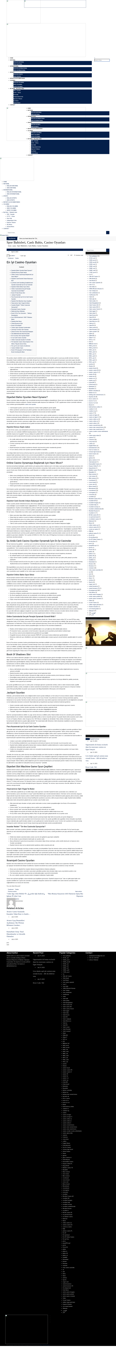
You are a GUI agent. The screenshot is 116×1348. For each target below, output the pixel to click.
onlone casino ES (94, 527)
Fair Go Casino (93, 449)
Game (90, 456)
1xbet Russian (93, 329)
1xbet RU (91, 325)
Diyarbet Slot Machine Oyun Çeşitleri (21, 301)
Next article (78, 891)
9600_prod (92, 346)
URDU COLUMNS (17, 84)
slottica (91, 580)
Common (96, 739)
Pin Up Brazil (92, 537)
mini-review (92, 476)
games (91, 458)
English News (92, 445)
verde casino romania (95, 598)
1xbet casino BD (93, 307)
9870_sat (91, 358)
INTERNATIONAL (14, 66)
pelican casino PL (94, 533)
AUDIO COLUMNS (18, 86)
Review (91, 564)
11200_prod (92, 272)
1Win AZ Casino (93, 276)
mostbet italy (92, 505)
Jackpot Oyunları (16, 295)
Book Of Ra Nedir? (16, 325)
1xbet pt (91, 323)
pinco (90, 543)
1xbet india (92, 313)
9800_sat (91, 354)
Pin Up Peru (92, 541)
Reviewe (91, 566)
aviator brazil (92, 368)
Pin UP (91, 535)
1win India (92, 286)
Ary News (16, 100)
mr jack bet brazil (94, 517)
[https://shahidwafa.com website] (16, 255)
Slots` (90, 578)
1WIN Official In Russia (95, 288)
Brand (90, 405)
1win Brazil (92, 280)
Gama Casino (93, 454)
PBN (90, 531)
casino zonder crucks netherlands (98, 431)
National (91, 521)
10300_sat (92, 266)
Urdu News (92, 592)
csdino (91, 443)
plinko (90, 551)
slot (90, 574)
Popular (92, 739)
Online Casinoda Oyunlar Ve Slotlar (21, 340)
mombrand (92, 480)
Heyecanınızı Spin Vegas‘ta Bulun (20, 303)
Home (9, 246)
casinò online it (93, 423)
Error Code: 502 (91, 767)
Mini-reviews (92, 478)
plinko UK (91, 555)
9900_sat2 (92, 360)
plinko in (91, 553)
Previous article (12, 891)
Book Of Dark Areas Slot (18, 293)
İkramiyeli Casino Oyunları (18, 309)
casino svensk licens (95, 425)
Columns (91, 439)
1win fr (91, 284)
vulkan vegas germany (95, 604)
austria (91, 364)
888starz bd (92, 344)
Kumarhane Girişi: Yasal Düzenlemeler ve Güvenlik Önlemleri (16, 934)
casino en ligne (93, 415)
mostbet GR (92, 500)
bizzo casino (92, 399)
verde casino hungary (95, 594)
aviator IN (91, 374)
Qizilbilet (91, 560)
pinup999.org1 (93, 545)
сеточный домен (94, 608)
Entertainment (93, 447)
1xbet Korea (92, 315)
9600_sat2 (92, 352)
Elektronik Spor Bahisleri (18, 311)
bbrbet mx (92, 392)
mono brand (92, 482)
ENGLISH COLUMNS (18, 82)
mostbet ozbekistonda (95, 509)
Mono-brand (92, 486)
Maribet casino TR (94, 470)
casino (14, 246)
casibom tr (92, 409)
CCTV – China (17, 92)
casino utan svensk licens (96, 427)
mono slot (92, 484)
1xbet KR (91, 317)
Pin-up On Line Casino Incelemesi (20, 346)
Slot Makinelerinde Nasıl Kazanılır (20, 333)
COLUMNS (12, 80)
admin (17, 899)
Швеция (91, 610)
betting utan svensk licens (96, 394)
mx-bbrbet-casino (94, 519)
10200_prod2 (92, 262)
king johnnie (92, 468)
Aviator (91, 366)
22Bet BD (91, 335)
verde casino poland (94, 596)
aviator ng (92, 380)
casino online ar (93, 421)
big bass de (92, 397)
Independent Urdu (18, 96)
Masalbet (91, 472)
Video (90, 600)
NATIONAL (12, 60)
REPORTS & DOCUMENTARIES (17, 78)
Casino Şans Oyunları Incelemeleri (20, 327)
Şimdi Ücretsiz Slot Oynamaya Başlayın (22, 331)
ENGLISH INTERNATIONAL (20, 68)
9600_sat (91, 350)
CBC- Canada (17, 90)
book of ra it (92, 403)
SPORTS (12, 72)
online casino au (93, 525)
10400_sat (92, 268)
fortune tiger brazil (94, 452)
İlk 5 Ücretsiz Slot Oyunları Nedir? (20, 335)
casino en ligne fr (94, 417)
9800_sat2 (92, 356)
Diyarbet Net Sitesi (16, 321)
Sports (91, 582)
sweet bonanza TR (94, 588)
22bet (90, 333)
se (89, 572)
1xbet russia (92, 327)
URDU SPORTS (17, 76)
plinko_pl (91, 558)
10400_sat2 (92, 270)
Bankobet (91, 386)
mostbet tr (92, 513)
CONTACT (12, 104)
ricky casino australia (95, 570)
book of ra (92, 401)
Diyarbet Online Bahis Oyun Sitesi (20, 287)
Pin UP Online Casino (95, 539)
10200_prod (92, 260)
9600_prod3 (92, 348)
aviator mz (92, 378)
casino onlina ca (93, 419)
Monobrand (92, 488)
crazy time (92, 441)
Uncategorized (93, 590)
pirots (90, 547)
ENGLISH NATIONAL (18, 62)
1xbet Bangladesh (94, 303)
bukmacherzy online (94, 407)
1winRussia (92, 295)
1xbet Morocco (93, 321)
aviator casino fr (93, 372)
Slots (90, 576)
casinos (91, 437)
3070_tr (91, 339)
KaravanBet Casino (94, 464)
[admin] (17, 255)
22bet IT (91, 337)
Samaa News (16, 102)
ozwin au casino (93, 529)
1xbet (90, 297)
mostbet (91, 496)
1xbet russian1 (93, 331)
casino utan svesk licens (96, 429)
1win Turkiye (92, 291)
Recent (88, 739)
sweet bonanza (93, 586)
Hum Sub (15, 94)
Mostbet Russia (93, 511)
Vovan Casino (93, 602)
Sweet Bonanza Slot (17, 323)
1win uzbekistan (93, 293)
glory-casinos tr (93, 460)
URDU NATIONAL (17, 64)
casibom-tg (92, 411)
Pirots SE (91, 549)
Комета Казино (93, 606)
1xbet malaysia (93, 319)
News (90, 523)
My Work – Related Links (17, 88)
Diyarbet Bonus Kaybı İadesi (19, 272)
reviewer (91, 568)
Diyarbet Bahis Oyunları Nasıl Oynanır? (21, 270)
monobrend (92, 490)
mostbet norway (93, 507)
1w (90, 274)
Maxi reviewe (92, 474)
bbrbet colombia (93, 390)
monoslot (91, 494)
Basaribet (91, 388)
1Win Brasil (92, 278)
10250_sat (92, 264)
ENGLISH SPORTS (18, 74)
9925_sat (91, 362)
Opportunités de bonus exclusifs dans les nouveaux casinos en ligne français (97, 747)
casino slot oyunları (30, 404)
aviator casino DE (94, 370)
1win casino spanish (94, 282)
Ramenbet (92, 562)
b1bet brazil (92, 384)
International (92, 462)
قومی (93, 613)
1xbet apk (91, 299)
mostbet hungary (94, 502)
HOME (11, 58)
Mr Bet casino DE (94, 515)
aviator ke (91, 376)
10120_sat (92, 258)
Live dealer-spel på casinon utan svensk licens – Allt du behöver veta (97, 758)
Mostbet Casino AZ (94, 498)
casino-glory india (94, 435)
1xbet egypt (92, 311)
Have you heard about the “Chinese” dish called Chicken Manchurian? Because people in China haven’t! (49, 238)
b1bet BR (91, 382)
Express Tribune (17, 98)
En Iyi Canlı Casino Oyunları (18, 337)
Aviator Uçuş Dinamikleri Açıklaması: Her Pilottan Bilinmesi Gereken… (16, 923)
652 (90, 341)
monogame (92, 492)
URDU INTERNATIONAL (19, 70)
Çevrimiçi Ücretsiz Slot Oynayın (20, 329)
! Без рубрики (93, 256)
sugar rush (92, 584)
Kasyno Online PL (94, 466)
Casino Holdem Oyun (17, 348)
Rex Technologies (45, 1345)
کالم (93, 615)
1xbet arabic (92, 301)
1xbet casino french (94, 309)
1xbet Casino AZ (93, 305)
